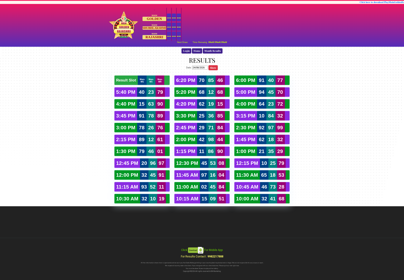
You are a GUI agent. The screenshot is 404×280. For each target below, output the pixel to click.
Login (186, 50)
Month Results (212, 50)
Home (197, 50)
